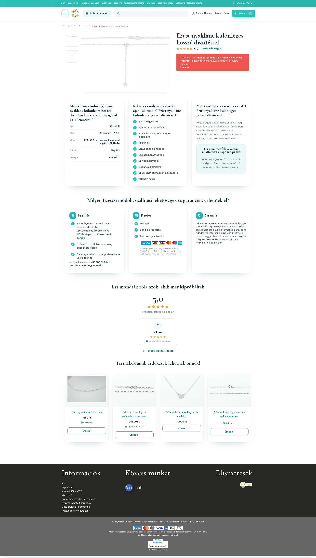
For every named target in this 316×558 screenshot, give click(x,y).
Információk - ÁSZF (72, 491)
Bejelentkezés (203, 13)
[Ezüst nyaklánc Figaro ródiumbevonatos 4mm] (134, 389)
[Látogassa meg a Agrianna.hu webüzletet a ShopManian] (158, 540)
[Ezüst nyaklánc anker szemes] (86, 389)
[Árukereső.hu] (158, 543)
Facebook (129, 487)
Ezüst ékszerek (99, 13)
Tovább (184, 67)
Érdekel (86, 430)
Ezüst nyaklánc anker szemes (87, 412)
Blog (64, 483)
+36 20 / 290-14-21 (246, 3)
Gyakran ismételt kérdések (76, 502)
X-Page (184, 521)
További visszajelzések (159, 350)
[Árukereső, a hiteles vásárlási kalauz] (246, 484)
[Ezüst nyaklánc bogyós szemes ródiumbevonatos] (229, 389)
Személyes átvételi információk (79, 499)
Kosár (245, 13)
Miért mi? (67, 495)
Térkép (81, 237)
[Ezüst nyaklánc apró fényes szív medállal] (181, 389)
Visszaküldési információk (76, 506)
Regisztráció (221, 13)
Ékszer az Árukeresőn (158, 546)
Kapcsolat (67, 487)
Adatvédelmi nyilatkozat (75, 510)
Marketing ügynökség (158, 549)
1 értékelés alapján (211, 48)
